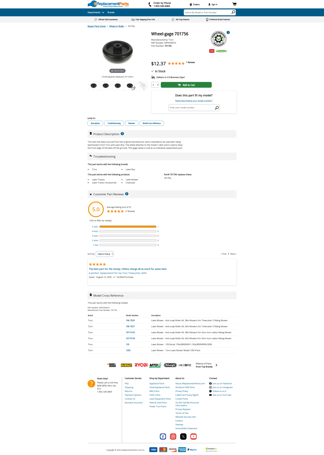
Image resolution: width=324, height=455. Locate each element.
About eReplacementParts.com (190, 383)
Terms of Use (181, 413)
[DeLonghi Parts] (170, 365)
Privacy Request (182, 409)
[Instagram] (173, 436)
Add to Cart (189, 85)
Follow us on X (219, 391)
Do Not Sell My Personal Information (187, 404)
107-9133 (130, 332)
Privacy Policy (181, 391)
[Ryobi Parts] (141, 365)
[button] (234, 4)
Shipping (129, 387)
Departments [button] (94, 12)
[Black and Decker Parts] (111, 365)
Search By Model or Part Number (201, 12)
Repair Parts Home (97, 26)
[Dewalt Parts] (126, 365)
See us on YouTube (222, 395)
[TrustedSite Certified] (211, 449)
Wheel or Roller (116, 26)
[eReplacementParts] (108, 3)
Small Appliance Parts (159, 387)
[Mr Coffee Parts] (185, 365)
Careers (179, 420)
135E (128, 350)
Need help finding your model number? (193, 100)
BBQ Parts (154, 391)
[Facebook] (163, 436)
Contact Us (130, 398)
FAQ (127, 383)
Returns (128, 391)
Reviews (131, 123)
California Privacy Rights (187, 395)
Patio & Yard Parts (158, 402)
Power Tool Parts (157, 406)
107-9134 (130, 338)
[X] (183, 436)
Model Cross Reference (152, 123)
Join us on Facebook (222, 383)
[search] (233, 12)
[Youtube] (193, 436)
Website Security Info (185, 416)
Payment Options (133, 395)
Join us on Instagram (223, 387)
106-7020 (130, 320)
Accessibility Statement (186, 428)
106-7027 (130, 326)
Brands (111, 12)
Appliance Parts (156, 383)
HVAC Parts (154, 395)
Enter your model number (182, 107)
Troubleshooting (114, 123)
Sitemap (179, 424)
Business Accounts (134, 402)
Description (95, 123)
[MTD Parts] (155, 365)
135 (127, 344)
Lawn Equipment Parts (160, 398)
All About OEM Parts (185, 387)
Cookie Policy (181, 398)
